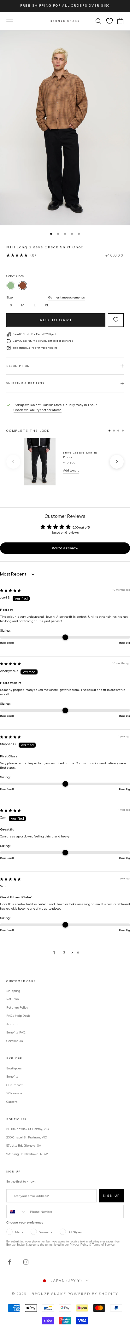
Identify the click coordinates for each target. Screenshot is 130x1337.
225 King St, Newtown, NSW (27, 1154)
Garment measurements (66, 297)
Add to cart (55, 319)
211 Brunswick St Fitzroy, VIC (27, 1129)
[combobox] (17, 1211)
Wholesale (14, 1093)
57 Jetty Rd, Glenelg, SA (23, 1145)
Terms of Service (103, 1244)
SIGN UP (111, 1195)
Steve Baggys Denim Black (80, 455)
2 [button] (64, 952)
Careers (12, 1102)
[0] (109, 21)
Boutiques (14, 1068)
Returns (12, 999)
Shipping (13, 991)
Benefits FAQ (15, 1032)
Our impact (14, 1085)
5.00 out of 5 (81, 527)
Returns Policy (17, 1007)
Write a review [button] (65, 548)
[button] (72, 953)
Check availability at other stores (38, 410)
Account (12, 1024)
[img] (10, 590)
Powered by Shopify (93, 1294)
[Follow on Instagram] (26, 1262)
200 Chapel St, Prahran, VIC (26, 1137)
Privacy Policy (79, 1244)
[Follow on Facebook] (9, 1262)
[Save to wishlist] (116, 320)
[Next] (117, 462)
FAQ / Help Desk (18, 1016)
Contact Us (14, 1041)
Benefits (12, 1076)
